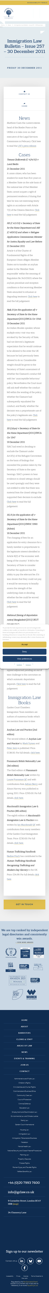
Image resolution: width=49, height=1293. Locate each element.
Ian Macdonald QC (26, 824)
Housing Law (24, 1130)
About (24, 1026)
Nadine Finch (13, 856)
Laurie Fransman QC (17, 779)
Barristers (24, 1033)
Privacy (28, 664)
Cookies (19, 664)
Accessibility (9, 1276)
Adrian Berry (31, 784)
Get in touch (24, 904)
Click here (32, 296)
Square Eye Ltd (32, 1285)
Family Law (24, 1120)
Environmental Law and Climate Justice (24, 1116)
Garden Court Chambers (9, 13)
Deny (24, 651)
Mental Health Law (24, 1146)
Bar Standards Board (30, 1282)
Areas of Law (24, 1046)
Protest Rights (24, 1163)
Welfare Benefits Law (24, 1171)
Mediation (24, 1142)
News (25, 1052)
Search (30, 13)
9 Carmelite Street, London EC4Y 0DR (24, 1202)
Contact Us (24, 94)
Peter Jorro (12, 748)
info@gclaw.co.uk (21, 1192)
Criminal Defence (25, 1104)
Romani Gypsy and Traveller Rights (24, 1167)
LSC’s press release (27, 145)
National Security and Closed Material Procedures (24, 1151)
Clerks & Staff (24, 1039)
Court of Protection (24, 1099)
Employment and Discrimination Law (24, 1112)
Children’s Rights (24, 1083)
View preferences (24, 659)
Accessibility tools (37, 3)
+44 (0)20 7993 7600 (36, 13)
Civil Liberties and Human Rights (24, 1087)
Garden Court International (24, 1124)
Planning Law (24, 1155)
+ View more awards (24, 942)
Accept (25, 644)
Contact (25, 1071)
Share (24, 106)
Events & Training (24, 1058)
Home (24, 1020)
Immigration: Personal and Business (24, 1138)
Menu (43, 13)
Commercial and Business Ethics (24, 1091)
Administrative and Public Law (24, 1079)
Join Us (24, 1065)
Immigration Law (24, 1134)
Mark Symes (29, 743)
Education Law (24, 1108)
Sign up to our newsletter (24, 1251)
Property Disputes (24, 1159)
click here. (35, 752)
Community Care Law (24, 1095)
